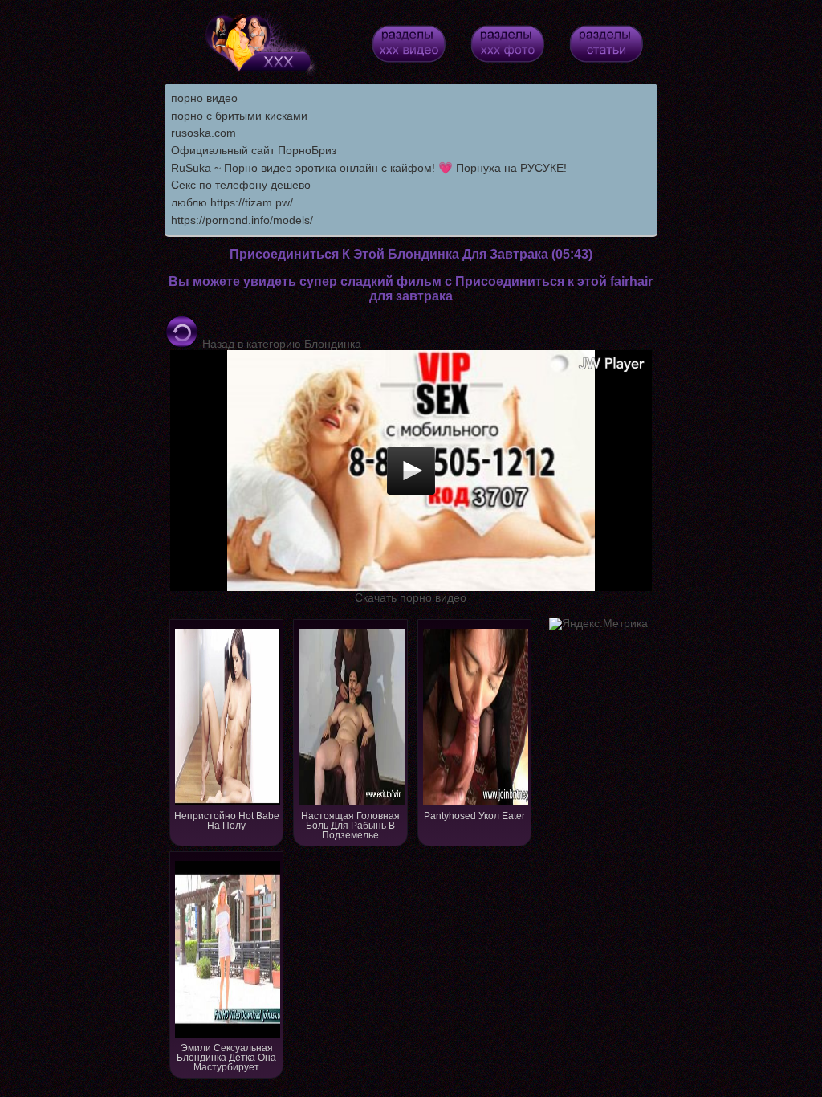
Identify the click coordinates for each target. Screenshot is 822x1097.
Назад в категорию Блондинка (280, 343)
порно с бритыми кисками (239, 115)
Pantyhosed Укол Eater (474, 816)
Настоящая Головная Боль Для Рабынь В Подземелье (350, 825)
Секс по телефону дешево (241, 184)
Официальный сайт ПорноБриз (253, 150)
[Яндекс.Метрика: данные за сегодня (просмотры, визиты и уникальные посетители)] (598, 624)
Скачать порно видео (410, 597)
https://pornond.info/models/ (242, 220)
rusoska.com (203, 132)
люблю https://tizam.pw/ (232, 202)
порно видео (204, 98)
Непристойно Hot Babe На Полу (226, 820)
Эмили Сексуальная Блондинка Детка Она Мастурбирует (226, 1057)
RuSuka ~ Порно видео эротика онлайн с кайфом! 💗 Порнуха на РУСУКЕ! (369, 167)
